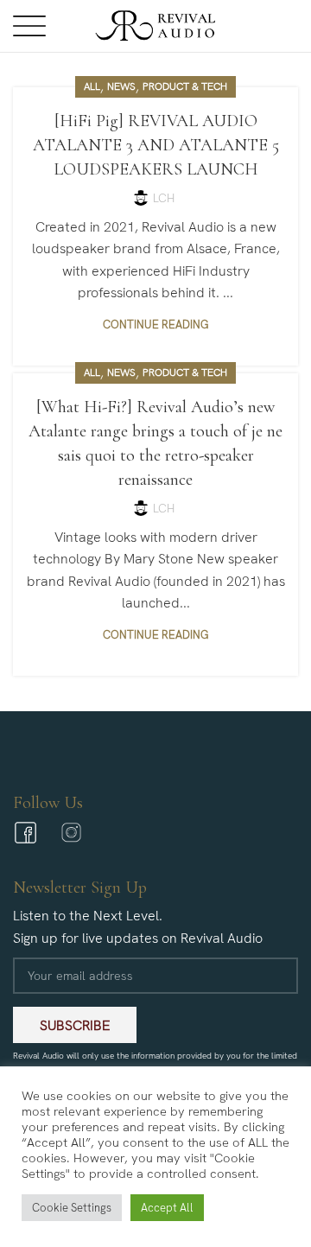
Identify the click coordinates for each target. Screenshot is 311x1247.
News (121, 86)
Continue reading (155, 324)
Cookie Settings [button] (71, 1207)
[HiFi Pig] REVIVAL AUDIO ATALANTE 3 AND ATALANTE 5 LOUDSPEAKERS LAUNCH (156, 145)
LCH (164, 198)
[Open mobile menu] (29, 26)
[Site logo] (155, 25)
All (92, 86)
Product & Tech (185, 86)
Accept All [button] (167, 1207)
